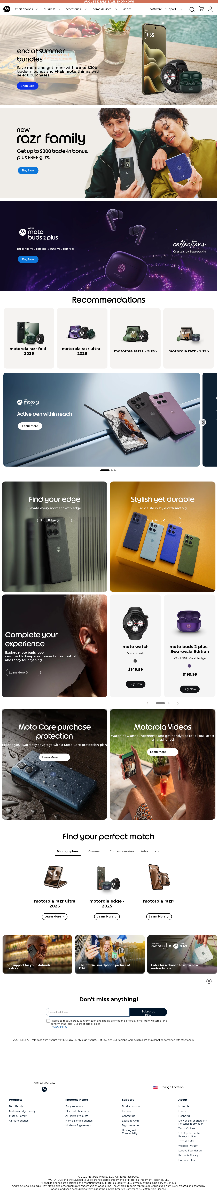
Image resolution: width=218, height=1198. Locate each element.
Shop (48, 520)
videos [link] (127, 9)
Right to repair (130, 1125)
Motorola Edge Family (22, 1111)
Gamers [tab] (94, 851)
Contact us (128, 1115)
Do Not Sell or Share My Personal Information (192, 1122)
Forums (126, 1111)
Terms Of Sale (186, 1128)
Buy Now (135, 684)
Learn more (30, 426)
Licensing (184, 1115)
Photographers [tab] (68, 851)
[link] (201, 10)
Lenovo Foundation (190, 1150)
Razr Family (16, 1106)
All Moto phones (18, 1120)
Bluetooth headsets (77, 1111)
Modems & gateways (78, 1125)
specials (27, 362)
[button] (26, 9)
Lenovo (182, 1111)
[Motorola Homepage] (6, 11)
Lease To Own (130, 1120)
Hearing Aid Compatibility (130, 1132)
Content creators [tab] (122, 851)
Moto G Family (18, 1115)
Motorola (183, 1106)
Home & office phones (78, 1120)
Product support (132, 1106)
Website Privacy (188, 1145)
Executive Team (187, 1160)
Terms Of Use (186, 1141)
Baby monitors (74, 1106)
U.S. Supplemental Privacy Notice (189, 1135)
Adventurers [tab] (150, 851)
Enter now (36, 954)
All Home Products (76, 1115)
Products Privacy (188, 1155)
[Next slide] (202, 422)
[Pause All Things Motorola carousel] (209, 981)
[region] (108, 961)
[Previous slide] (147, 703)
